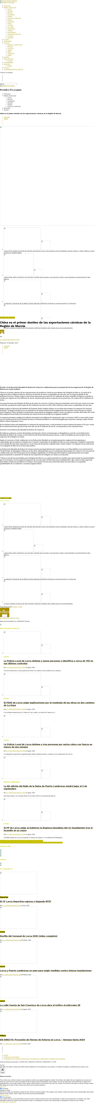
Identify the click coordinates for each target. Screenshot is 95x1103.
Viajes (9, 55)
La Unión (10, 27)
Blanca (9, 20)
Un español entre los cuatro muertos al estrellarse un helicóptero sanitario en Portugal (31, 842)
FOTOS (6, 39)
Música (10, 46)
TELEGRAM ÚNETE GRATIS (13, 69)
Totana (9, 16)
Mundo (6, 110)
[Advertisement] (47, 370)
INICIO (6, 1055)
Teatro (9, 50)
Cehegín (10, 37)
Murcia (9, 13)
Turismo (10, 48)
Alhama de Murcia (14, 34)
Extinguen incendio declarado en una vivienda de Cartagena (21, 841)
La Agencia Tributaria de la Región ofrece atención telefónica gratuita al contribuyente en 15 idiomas (40, 303)
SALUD (6, 67)
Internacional (8, 59)
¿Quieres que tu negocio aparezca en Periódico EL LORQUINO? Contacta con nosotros (34, 1059)
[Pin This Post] (49, 122)
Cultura (6, 43)
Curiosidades (8, 62)
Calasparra (11, 29)
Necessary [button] (3, 1086)
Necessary (5, 1088)
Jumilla (10, 25)
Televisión (10, 53)
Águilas (10, 11)
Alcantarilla (11, 32)
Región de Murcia (10, 7)
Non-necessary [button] (4, 1095)
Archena (10, 36)
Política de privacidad (11, 1057)
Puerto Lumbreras (14, 18)
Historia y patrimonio (14, 45)
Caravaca (10, 22)
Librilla (9, 30)
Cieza (9, 23)
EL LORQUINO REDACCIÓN (9, 339)
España (6, 57)
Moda (9, 52)
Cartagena (11, 14)
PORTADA (7, 6)
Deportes (7, 64)
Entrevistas (8, 41)
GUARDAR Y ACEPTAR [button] (8, 1102)
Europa (10, 60)
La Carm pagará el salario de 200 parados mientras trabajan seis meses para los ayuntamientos (38, 328)
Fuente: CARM (17, 607)
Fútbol (9, 66)
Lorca (9, 9)
